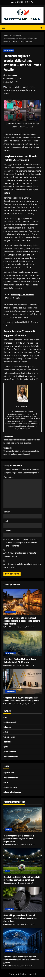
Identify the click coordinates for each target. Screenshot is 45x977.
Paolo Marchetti (10, 627)
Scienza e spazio (9, 736)
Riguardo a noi (8, 772)
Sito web (7, 530)
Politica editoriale (10, 787)
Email (6, 521)
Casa (5, 717)
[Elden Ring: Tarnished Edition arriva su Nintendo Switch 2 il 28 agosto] (22, 643)
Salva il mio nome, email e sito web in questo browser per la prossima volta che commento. (22, 542)
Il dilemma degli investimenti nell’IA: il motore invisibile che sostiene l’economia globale (21, 959)
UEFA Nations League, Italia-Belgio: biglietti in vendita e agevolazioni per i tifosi (21, 878)
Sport (5, 746)
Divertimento (9, 51)
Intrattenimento (9, 751)
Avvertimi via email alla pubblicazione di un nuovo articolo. (22, 565)
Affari (5, 732)
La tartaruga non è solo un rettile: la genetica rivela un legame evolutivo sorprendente (18, 838)
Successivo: (21, 450)
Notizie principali (9, 722)
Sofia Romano (11, 75)
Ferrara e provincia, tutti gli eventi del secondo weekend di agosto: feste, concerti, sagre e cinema (21, 620)
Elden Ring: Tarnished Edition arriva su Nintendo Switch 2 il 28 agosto (19, 661)
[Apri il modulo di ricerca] (41, 27)
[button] (3, 27)
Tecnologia (7, 741)
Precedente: (21, 439)
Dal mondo (7, 727)
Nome (6, 511)
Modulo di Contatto (10, 756)
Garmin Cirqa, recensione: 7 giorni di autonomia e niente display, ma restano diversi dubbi (20, 918)
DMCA (5, 782)
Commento (9, 477)
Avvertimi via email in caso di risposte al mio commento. (20, 554)
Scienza (8, 829)
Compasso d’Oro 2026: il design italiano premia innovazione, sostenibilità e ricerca (21, 699)
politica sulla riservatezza (12, 792)
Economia (9, 950)
